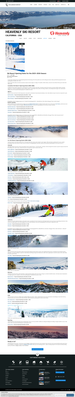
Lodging (35, 4)
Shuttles (27, 364)
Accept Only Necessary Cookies (60, 395)
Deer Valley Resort (11, 299)
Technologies (7, 382)
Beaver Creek (10, 154)
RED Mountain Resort (28, 105)
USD (59, 1)
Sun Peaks (58, 103)
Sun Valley (10, 255)
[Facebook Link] (65, 389)
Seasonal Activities (25, 384)
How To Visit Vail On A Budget (33, 200)
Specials (45, 4)
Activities (61, 364)
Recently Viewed (65, 1)
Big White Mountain (12, 106)
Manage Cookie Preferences (60, 380)
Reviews (50, 38)
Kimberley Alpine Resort (12, 110)
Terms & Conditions (8, 380)
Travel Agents (24, 380)
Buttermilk (10, 153)
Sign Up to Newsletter (60, 372)
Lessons (20, 364)
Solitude (9, 303)
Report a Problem (8, 384)
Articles (45, 38)
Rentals (41, 364)
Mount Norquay (11, 98)
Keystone (9, 177)
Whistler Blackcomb (34, 103)
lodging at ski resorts (28, 344)
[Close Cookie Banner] (74, 392)
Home (31, 4)
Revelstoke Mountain (12, 117)
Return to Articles (10, 40)
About (20, 38)
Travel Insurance (25, 379)
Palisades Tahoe (11, 233)
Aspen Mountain (11, 151)
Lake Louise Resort (11, 96)
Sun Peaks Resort (11, 121)
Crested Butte (10, 175)
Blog (50, 4)
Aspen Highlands (11, 149)
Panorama (10, 112)
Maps (54, 38)
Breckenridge (10, 156)
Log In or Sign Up (53, 1)
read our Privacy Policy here (14, 395)
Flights (48, 364)
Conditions (39, 38)
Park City (9, 301)
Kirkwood (9, 225)
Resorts (40, 4)
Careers (6, 377)
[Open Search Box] (69, 4)
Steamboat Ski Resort (12, 180)
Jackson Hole (10, 324)
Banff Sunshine (11, 94)
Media (6, 379)
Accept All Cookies (70, 395)
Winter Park (10, 202)
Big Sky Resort (10, 276)
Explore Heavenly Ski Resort (37, 349)
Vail (8, 199)
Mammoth (10, 229)
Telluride (9, 197)
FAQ (53, 4)
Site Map (6, 375)
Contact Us (63, 4)
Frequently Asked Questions (27, 382)
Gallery (25, 38)
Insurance (13, 364)
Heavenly (9, 223)
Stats (34, 38)
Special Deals (24, 373)
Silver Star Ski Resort (12, 119)
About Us (57, 4)
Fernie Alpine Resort (12, 108)
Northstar (10, 231)
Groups (23, 377)
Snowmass (10, 178)
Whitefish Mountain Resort (13, 278)
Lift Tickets (54, 364)
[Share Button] (69, 389)
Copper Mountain (11, 173)
